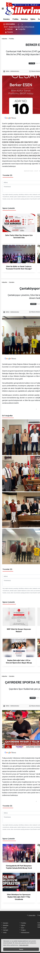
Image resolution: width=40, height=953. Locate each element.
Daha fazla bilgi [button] (23, 945)
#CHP (36, 171)
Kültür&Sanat (25, 932)
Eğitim (33, 19)
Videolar (10, 29)
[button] (19, 25)
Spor (22, 928)
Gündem (6, 19)
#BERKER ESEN (28, 171)
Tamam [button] (21, 949)
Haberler (4, 38)
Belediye (24, 19)
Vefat (4, 932)
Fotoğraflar (21, 29)
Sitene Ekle (31, 915)
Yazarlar (10, 32)
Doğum (23, 930)
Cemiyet (5, 930)
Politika (15, 19)
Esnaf (4, 928)
